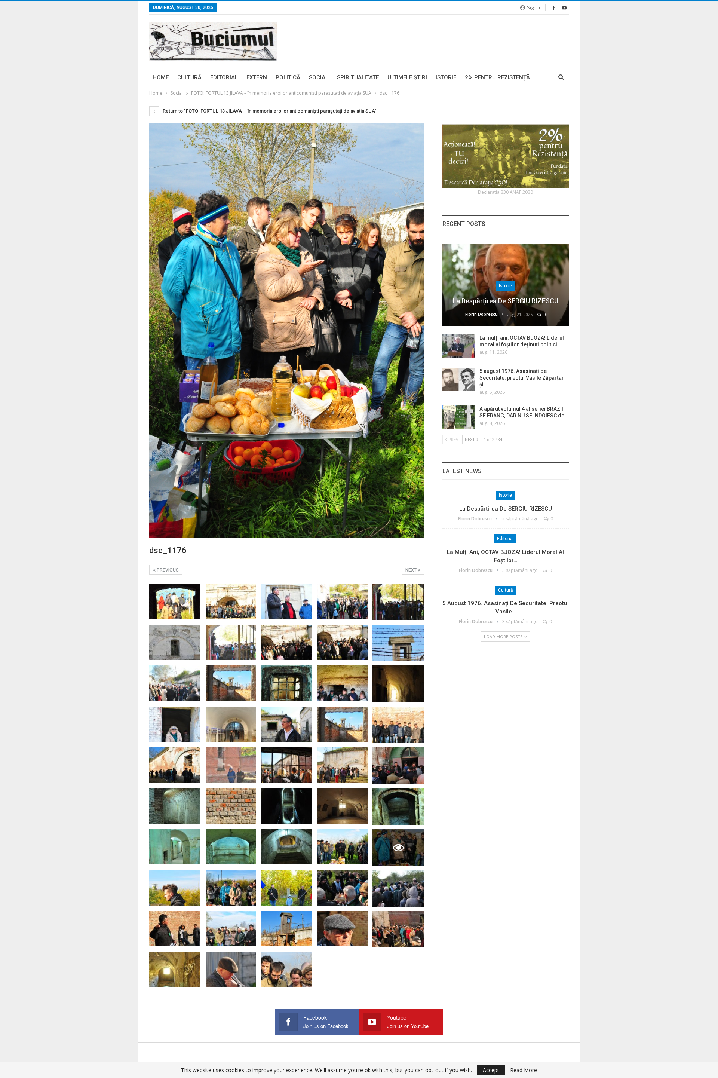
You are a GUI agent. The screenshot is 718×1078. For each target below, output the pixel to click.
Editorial (224, 77)
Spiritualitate (358, 77)
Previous (167, 570)
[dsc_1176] (174, 601)
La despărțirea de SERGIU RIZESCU (505, 301)
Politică (288, 77)
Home (161, 77)
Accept (491, 1070)
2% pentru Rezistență (497, 77)
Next (411, 570)
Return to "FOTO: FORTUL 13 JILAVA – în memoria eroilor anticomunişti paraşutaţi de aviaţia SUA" (269, 111)
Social (318, 77)
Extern (256, 77)
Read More (523, 1070)
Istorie (446, 77)
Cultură (189, 77)
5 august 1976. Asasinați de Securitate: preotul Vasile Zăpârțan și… (522, 378)
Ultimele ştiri (407, 77)
